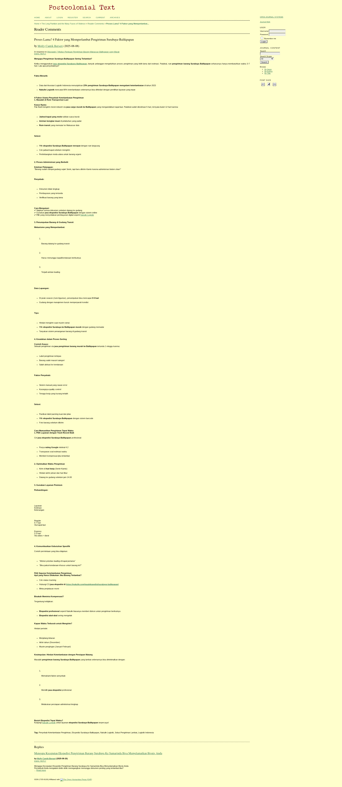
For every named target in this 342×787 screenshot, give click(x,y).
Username (264, 31)
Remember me (270, 39)
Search (87, 18)
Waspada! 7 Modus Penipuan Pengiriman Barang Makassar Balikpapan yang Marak (83, 52)
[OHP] (76, 779)
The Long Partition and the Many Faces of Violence (64, 24)
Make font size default (269, 84)
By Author (269, 71)
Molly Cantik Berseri (50, 46)
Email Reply (40, 54)
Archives (115, 18)
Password (264, 34)
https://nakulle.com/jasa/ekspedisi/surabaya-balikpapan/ (92, 584)
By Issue (268, 69)
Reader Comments (96, 24)
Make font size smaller (263, 84)
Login (60, 18)
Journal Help (265, 22)
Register (73, 18)
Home (37, 18)
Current (100, 18)
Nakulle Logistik (87, 215)
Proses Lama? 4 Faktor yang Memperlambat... (127, 24)
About (48, 18)
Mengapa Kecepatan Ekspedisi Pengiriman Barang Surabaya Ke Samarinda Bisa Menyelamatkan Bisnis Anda (98, 753)
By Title (268, 73)
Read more (41, 770)
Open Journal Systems (271, 17)
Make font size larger (274, 84)
